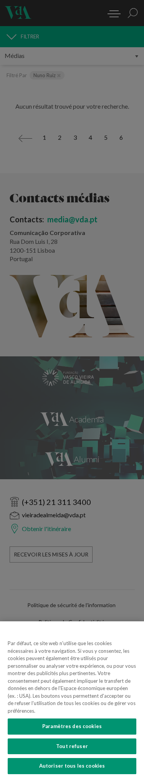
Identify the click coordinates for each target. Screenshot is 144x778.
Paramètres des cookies (72, 726)
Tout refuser (72, 746)
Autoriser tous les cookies (72, 766)
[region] (72, 699)
